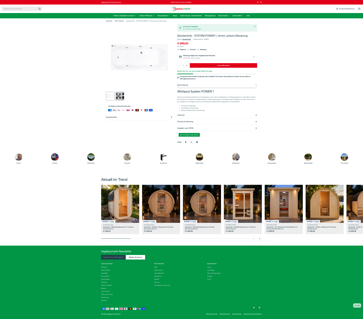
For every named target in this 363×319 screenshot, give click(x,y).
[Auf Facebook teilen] (185, 142)
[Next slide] (259, 238)
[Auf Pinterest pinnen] (197, 142)
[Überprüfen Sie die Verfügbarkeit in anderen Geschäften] (254, 56)
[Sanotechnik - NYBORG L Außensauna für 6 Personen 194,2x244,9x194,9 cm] (161, 204)
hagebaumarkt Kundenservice (111, 2)
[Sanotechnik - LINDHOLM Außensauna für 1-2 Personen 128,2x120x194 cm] (120, 204)
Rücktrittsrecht (225, 314)
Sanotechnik (186, 39)
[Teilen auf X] (191, 142)
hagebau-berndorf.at (113, 314)
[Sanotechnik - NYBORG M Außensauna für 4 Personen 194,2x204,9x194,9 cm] (202, 204)
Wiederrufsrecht (211, 314)
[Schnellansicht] (136, 189)
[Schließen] (255, 26)
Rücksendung (236, 314)
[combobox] (22, 9)
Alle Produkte (119, 21)
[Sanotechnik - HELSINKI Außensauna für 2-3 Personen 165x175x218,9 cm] (243, 204)
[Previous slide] (254, 238)
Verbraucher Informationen (253, 314)
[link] (236, 159)
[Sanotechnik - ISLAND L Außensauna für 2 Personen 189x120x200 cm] (325, 204)
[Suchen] (39, 9)
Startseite (109, 21)
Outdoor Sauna (108, 225)
